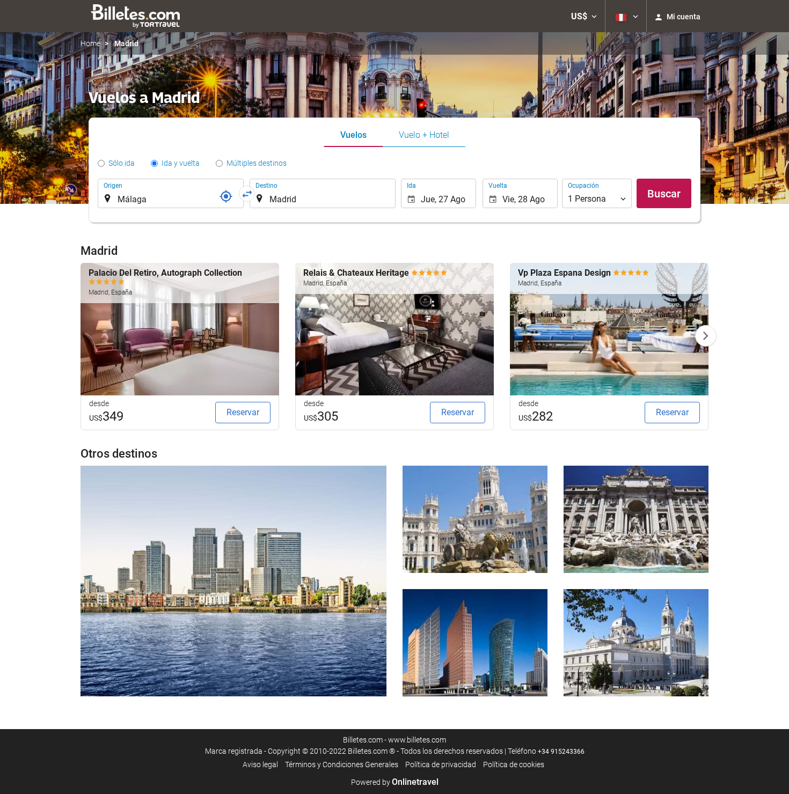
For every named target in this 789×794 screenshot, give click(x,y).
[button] (584, 16)
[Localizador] (226, 196)
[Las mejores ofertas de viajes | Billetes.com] (137, 16)
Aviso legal (260, 764)
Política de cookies (513, 764)
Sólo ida (121, 163)
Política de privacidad (440, 764)
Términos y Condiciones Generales (341, 764)
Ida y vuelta (181, 163)
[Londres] (233, 581)
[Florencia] (636, 642)
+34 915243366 (561, 751)
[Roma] (636, 519)
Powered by (395, 782)
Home (90, 43)
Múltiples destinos (257, 163)
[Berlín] (475, 642)
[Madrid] (475, 519)
